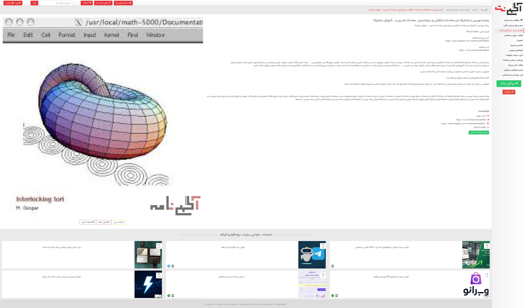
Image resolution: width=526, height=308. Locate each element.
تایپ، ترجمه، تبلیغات (514, 55)
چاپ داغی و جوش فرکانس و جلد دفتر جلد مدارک (61, 247)
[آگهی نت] (509, 9)
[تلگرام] (168, 266)
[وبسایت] (332, 266)
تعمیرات (519, 40)
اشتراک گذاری (86, 222)
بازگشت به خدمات (512, 20)
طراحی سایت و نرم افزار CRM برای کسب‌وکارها (390, 276)
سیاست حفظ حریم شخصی (249, 304)
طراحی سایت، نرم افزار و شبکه (510, 30)
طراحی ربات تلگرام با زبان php (233, 247)
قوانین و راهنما (267, 304)
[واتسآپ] (332, 295)
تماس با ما (218, 304)
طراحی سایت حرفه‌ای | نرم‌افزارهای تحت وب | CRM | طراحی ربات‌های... (381, 247)
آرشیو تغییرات (280, 304)
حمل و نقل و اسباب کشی (513, 25)
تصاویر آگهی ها (122, 3)
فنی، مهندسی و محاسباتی (512, 75)
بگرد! (34, 3)
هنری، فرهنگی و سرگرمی (513, 70)
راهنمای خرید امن (231, 304)
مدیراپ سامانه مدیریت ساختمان (231, 276)
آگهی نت (484, 9)
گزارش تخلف (103, 222)
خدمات (475, 9)
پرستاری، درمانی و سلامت (513, 60)
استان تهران (481, 115)
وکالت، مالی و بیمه (515, 65)
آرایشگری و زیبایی (516, 50)
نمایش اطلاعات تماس (478, 132)
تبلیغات (508, 92)
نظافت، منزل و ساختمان (513, 35)
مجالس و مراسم (516, 45)
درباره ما (209, 304)
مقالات (85, 3)
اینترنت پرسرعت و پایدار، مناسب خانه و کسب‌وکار (61, 276)
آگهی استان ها (102, 3)
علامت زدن (118, 222)
